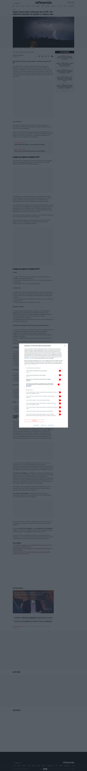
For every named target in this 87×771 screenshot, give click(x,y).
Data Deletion (36, 425)
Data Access (43, 425)
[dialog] (43, 385)
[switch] (59, 371)
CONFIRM (34, 420)
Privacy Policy (50, 425)
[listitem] (43, 368)
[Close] (65, 346)
